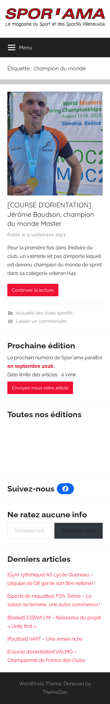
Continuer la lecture (33, 290)
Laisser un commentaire (41, 321)
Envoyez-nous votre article (40, 388)
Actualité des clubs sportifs (44, 313)
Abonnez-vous (78, 530)
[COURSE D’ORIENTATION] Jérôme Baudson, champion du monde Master (50, 214)
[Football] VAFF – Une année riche (44, 639)
